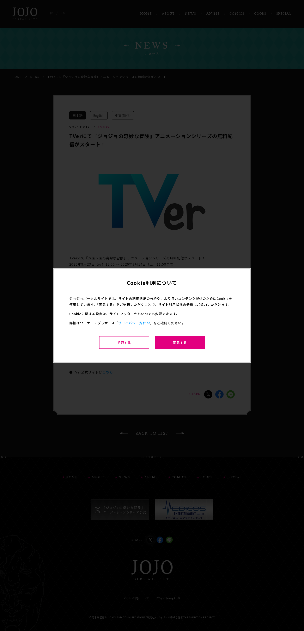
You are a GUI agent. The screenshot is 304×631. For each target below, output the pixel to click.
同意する (180, 342)
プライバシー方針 (132, 322)
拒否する (124, 342)
